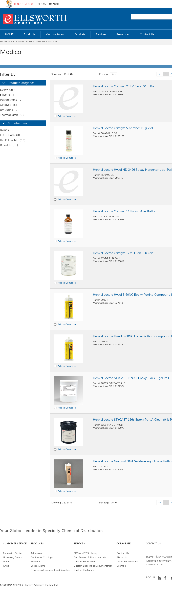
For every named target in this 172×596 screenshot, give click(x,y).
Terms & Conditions (127, 561)
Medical (52, 41)
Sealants (35, 561)
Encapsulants (38, 565)
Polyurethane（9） (12, 99)
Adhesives (36, 553)
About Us (122, 557)
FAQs (6, 565)
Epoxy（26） (8, 89)
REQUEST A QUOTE (25, 4)
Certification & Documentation (90, 557)
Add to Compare (67, 116)
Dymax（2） (8, 130)
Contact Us (123, 553)
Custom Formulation (85, 561)
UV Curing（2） (10, 110)
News (6, 561)
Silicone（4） (8, 94)
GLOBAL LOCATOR (48, 4)
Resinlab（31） (9, 145)
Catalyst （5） (9, 105)
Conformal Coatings (42, 557)
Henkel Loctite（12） (13, 140)
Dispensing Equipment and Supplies (50, 570)
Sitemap (121, 565)
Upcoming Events (12, 557)
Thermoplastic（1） (12, 115)
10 (112, 74)
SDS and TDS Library (85, 553)
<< (160, 74)
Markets (40, 41)
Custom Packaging (84, 570)
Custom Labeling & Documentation (93, 565)
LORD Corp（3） (11, 135)
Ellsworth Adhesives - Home (16, 41)
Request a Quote (12, 553)
